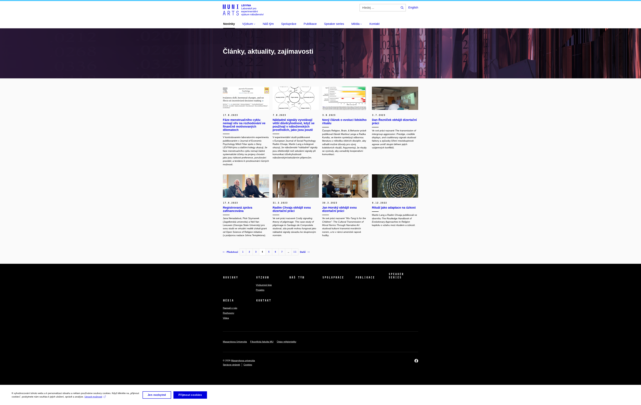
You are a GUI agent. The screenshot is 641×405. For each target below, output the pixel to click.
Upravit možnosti (93, 396)
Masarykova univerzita (243, 360)
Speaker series (396, 275)
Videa (226, 318)
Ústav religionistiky (286, 341)
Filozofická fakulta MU (261, 341)
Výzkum (262, 277)
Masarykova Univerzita (235, 341)
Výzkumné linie (264, 285)
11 (295, 251)
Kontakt (263, 300)
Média (228, 300)
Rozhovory (228, 313)
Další (303, 252)
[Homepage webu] (243, 10)
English (413, 7)
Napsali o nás (230, 308)
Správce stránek (231, 364)
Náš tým (296, 277)
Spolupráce (333, 277)
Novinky (230, 277)
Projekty (260, 290)
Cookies (248, 364)
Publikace (365, 277)
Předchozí (232, 252)
